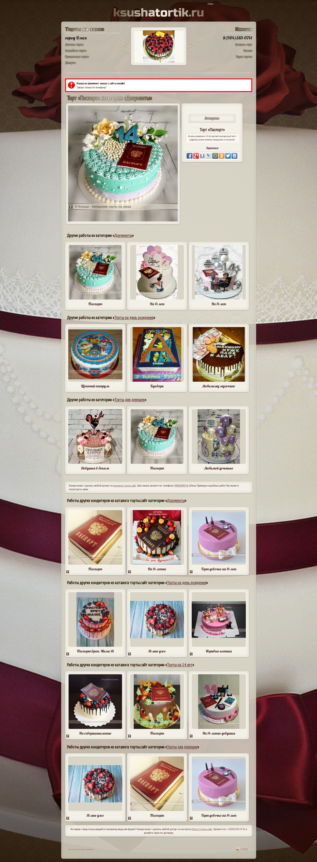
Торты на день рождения (134, 317)
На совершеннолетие (95, 733)
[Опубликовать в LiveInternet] (202, 156)
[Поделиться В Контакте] (234, 156)
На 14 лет (157, 304)
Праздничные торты (77, 56)
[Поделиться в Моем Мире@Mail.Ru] (215, 156)
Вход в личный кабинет (82, 849)
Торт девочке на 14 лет (218, 569)
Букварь (157, 386)
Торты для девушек (129, 399)
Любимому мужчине (218, 386)
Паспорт (95, 304)
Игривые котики (219, 651)
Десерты (70, 62)
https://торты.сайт (202, 829)
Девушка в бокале (95, 468)
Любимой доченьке (218, 468)
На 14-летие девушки (218, 733)
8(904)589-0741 (237, 829)
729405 (244, 849)
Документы (123, 235)
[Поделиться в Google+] (196, 156)
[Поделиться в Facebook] (189, 156)
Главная (248, 50)
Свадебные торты (75, 50)
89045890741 (181, 485)
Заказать (212, 118)
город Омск (76, 38)
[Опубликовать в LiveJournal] (209, 156)
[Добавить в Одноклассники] (222, 156)
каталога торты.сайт (124, 485)
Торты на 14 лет (179, 664)
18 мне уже (157, 651)
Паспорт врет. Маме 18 (95, 651)
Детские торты (74, 44)
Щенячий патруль (95, 386)
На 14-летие (157, 569)
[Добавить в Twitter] (228, 156)
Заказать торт (243, 44)
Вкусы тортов (244, 56)
